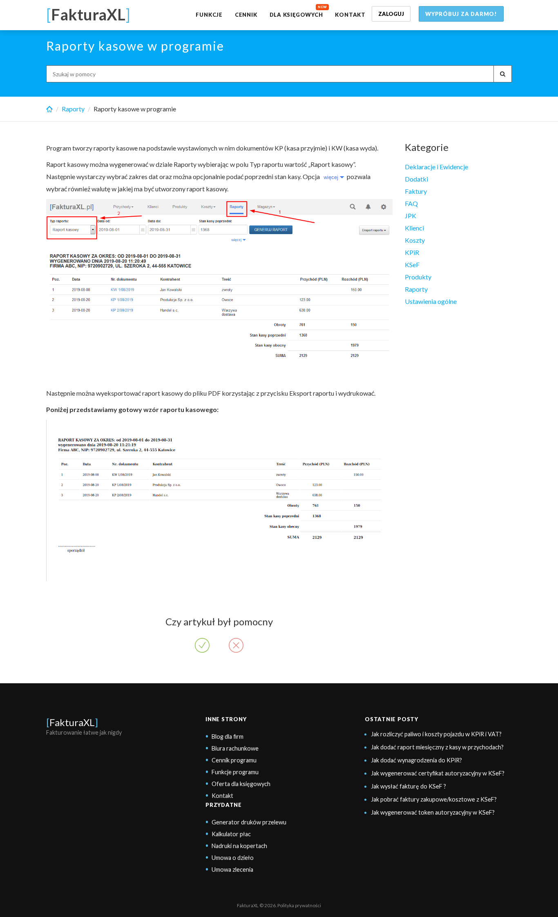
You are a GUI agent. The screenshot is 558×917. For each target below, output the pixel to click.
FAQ (411, 203)
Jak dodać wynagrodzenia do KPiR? (416, 760)
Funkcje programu (235, 772)
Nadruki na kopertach (239, 845)
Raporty (73, 109)
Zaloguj (391, 14)
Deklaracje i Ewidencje (436, 167)
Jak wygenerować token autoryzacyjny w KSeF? (433, 812)
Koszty (415, 240)
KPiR (412, 252)
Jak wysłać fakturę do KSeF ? (408, 786)
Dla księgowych (296, 14)
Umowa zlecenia (232, 869)
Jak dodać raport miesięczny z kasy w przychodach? (437, 747)
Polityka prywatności (299, 905)
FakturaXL (72, 722)
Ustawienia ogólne (431, 301)
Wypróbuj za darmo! (461, 14)
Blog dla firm (227, 736)
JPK (410, 215)
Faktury (416, 191)
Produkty (418, 277)
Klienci (414, 228)
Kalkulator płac (231, 834)
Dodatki (416, 179)
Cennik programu (234, 760)
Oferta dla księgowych (241, 783)
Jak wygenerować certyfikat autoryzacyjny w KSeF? (437, 773)
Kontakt (350, 14)
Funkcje (209, 14)
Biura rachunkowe (235, 748)
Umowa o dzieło (233, 857)
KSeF (412, 264)
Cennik (246, 14)
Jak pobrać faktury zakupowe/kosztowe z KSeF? (434, 799)
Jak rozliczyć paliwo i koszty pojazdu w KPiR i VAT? (436, 734)
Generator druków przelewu (249, 822)
